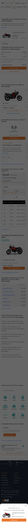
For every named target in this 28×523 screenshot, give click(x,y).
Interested (14, 520)
